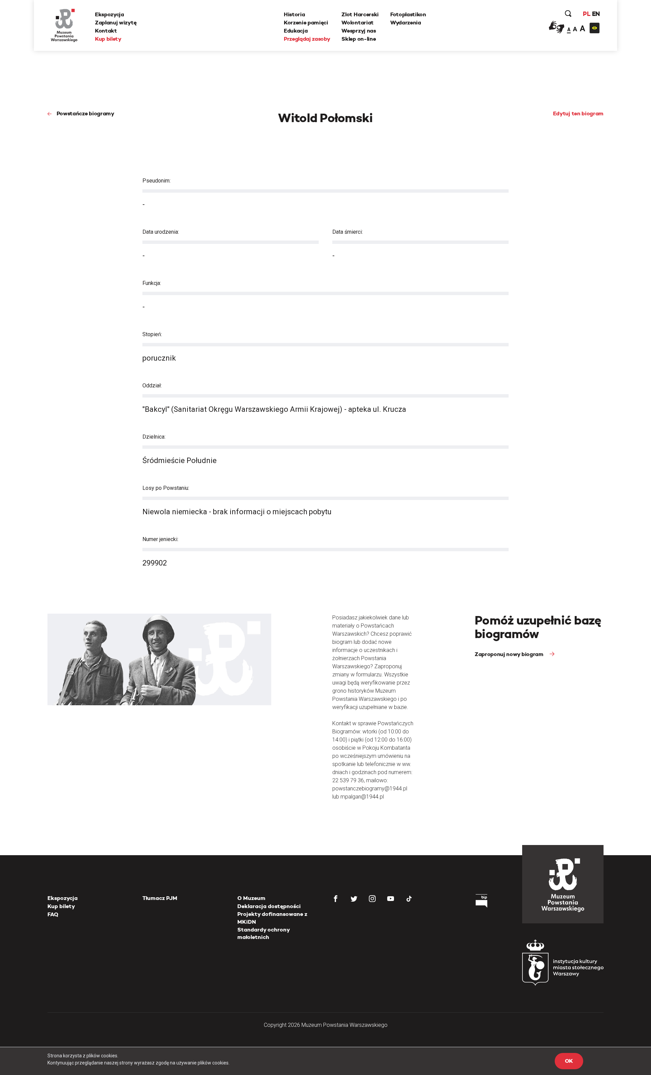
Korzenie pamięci (306, 22)
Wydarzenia (405, 22)
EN (596, 14)
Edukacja (296, 30)
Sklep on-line (358, 38)
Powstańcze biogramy (85, 113)
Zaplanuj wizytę (115, 22)
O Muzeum (251, 898)
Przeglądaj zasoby (307, 38)
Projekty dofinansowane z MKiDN (272, 917)
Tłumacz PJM (159, 898)
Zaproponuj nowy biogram (510, 654)
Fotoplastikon (408, 14)
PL (586, 14)
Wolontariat (357, 22)
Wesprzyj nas (358, 30)
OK (569, 1060)
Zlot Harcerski (360, 14)
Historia (294, 14)
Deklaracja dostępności (269, 906)
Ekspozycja (109, 14)
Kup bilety (108, 38)
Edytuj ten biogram (578, 113)
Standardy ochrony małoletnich (263, 933)
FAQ (52, 914)
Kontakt (106, 30)
